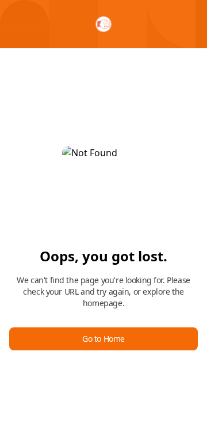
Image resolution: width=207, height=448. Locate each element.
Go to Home (103, 338)
